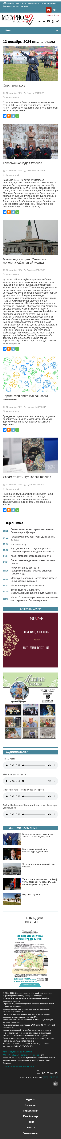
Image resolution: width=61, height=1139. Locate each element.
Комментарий (12, 97)
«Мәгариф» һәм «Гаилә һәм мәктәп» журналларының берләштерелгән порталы (29, 4)
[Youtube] (48, 22)
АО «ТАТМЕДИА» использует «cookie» (21, 1055)
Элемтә (30, 1127)
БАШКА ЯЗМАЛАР (30, 609)
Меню (8, 30)
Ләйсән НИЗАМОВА (36, 407)
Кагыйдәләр (30, 1116)
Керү (58, 15)
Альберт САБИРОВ (36, 170)
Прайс (30, 1122)
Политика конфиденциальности (18, 1066)
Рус (55, 10)
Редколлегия (30, 1110)
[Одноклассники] (9, 116)
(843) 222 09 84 (50, 1077)
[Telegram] (57, 22)
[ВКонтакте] (5, 116)
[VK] (39, 22)
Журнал (30, 1099)
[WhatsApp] (17, 116)
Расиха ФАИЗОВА (35, 93)
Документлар (30, 1133)
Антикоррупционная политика (17, 1052)
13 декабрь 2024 (14, 93)
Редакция (30, 1105)
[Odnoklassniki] (53, 22)
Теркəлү (50, 15)
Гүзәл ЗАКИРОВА (35, 484)
